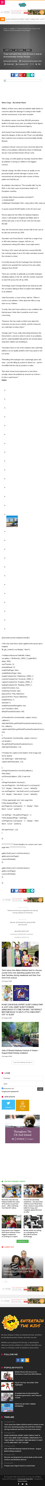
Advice (7, 1266)
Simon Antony (22, 1481)
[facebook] (13, 75)
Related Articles (22, 931)
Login (40, 1089)
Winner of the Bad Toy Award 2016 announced (22, 922)
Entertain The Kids (11, 61)
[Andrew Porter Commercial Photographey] (12, 517)
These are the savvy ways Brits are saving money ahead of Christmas (22, 910)
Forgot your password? (10, 1091)
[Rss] (27, 1360)
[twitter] (17, 75)
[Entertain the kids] (22, 2)
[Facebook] (18, 1360)
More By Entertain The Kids (21, 934)
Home (5, 28)
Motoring (19, 50)
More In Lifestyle (21, 937)
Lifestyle (12, 28)
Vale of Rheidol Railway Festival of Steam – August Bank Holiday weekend (20, 1051)
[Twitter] (23, 1360)
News (28, 50)
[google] (20, 75)
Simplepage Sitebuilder (25, 1479)
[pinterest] (24, 75)
